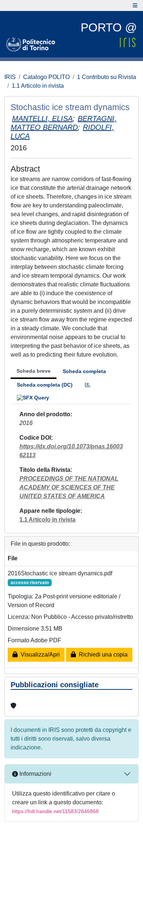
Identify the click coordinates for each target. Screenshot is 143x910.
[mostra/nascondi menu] (135, 5)
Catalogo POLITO (46, 77)
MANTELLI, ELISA (42, 118)
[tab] (87, 385)
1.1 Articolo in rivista (38, 86)
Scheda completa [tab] (84, 371)
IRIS (10, 77)
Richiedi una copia (102, 654)
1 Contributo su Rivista (106, 77)
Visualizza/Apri (39, 654)
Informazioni (34, 774)
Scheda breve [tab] (33, 371)
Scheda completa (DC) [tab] (45, 385)
